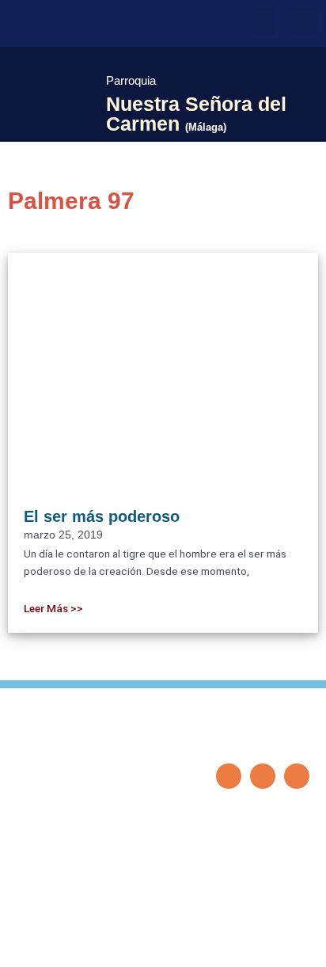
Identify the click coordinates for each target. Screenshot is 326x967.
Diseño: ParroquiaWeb (261, 946)
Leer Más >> (53, 608)
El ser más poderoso (102, 516)
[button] (264, 21)
